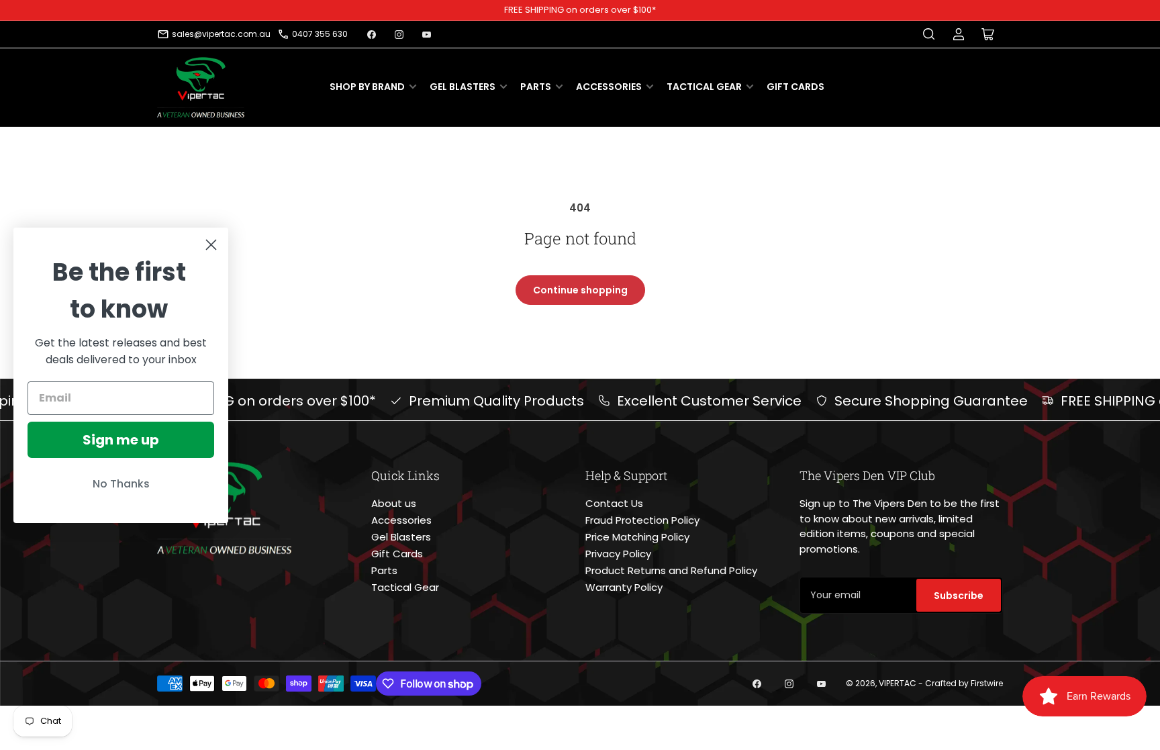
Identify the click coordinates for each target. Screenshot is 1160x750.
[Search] (929, 34)
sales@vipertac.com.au (221, 34)
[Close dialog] (211, 244)
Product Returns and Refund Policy (671, 570)
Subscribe (958, 595)
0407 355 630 (320, 34)
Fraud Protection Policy (642, 520)
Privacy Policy (618, 554)
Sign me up (121, 439)
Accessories (609, 86)
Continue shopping (580, 290)
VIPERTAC (897, 683)
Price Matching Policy (637, 537)
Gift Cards (795, 86)
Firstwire (987, 683)
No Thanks (121, 483)
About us (393, 503)
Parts (535, 86)
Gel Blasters (462, 86)
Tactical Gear (704, 86)
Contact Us (614, 503)
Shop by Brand (367, 86)
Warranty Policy (624, 587)
